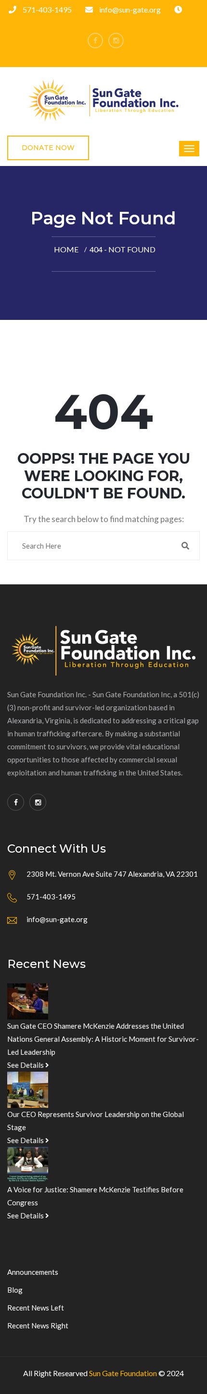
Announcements (32, 1272)
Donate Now (48, 147)
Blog (15, 1289)
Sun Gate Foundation (123, 1373)
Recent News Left (35, 1307)
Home (66, 249)
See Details (26, 1065)
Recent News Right (37, 1325)
